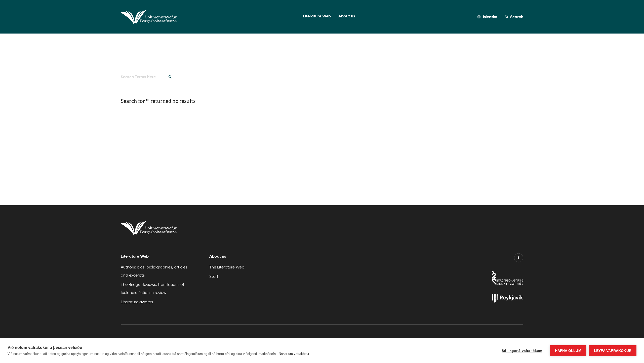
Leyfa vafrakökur (612, 351)
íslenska (490, 16)
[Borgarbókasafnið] (476, 279)
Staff (213, 276)
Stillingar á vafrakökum (522, 351)
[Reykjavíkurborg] (476, 299)
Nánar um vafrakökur (294, 354)
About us (346, 16)
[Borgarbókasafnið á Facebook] (518, 259)
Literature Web (317, 16)
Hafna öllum (568, 351)
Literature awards (137, 301)
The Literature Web (226, 266)
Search (516, 16)
